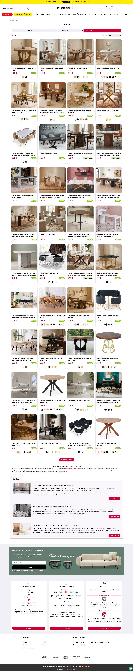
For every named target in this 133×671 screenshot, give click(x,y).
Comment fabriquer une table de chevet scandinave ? (58, 526)
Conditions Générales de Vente (100, 642)
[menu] (66, 14)
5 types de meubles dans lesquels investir (53, 485)
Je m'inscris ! (29, 567)
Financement (43, 642)
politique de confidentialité (27, 570)
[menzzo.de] (70, 666)
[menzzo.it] (73, 666)
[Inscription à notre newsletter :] (29, 562)
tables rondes (67, 468)
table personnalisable (62, 471)
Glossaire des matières (28, 647)
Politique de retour (26, 645)
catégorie (29, 30)
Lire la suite (114, 498)
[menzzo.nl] (76, 666)
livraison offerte (65, 30)
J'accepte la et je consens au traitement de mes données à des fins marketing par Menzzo (30, 571)
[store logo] (66, 8)
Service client (43, 645)
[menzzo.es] (85, 666)
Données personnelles (79, 645)
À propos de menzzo (79, 642)
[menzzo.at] (79, 666)
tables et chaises (77, 468)
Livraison (24, 642)
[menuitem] (7, 14)
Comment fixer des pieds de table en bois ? (53, 507)
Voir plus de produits (66, 459)
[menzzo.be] (82, 666)
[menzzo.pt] (88, 666)
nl (130, 4)
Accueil (12, 20)
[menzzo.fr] (67, 666)
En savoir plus (29, 628)
